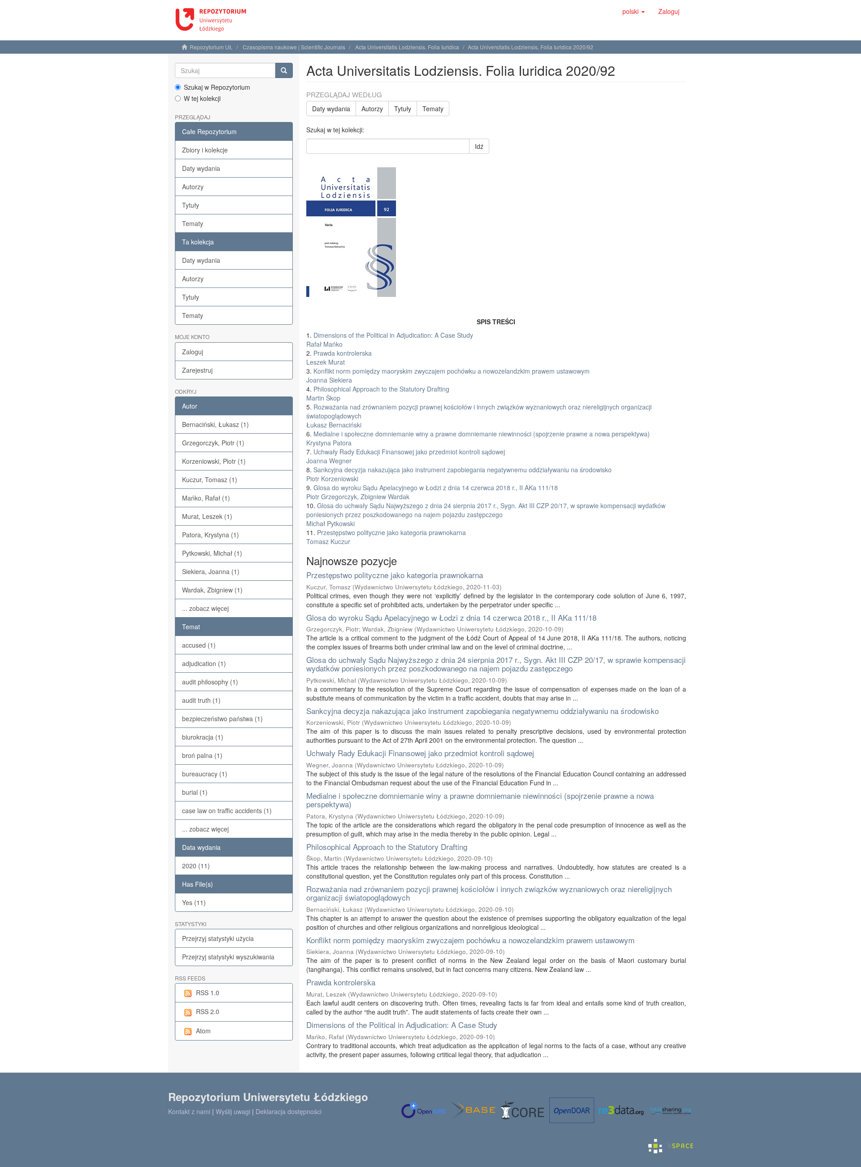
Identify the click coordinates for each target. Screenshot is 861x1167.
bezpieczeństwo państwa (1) (222, 718)
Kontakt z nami (189, 1111)
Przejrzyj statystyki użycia (218, 938)
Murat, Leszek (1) (207, 516)
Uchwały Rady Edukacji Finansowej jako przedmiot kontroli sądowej (420, 752)
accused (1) (199, 644)
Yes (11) (194, 902)
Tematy (192, 223)
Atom (203, 1030)
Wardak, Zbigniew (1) (212, 589)
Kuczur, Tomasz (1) (209, 479)
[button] (634, 11)
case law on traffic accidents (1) (227, 810)
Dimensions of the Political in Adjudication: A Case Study (401, 1024)
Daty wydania (201, 168)
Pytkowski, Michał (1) (212, 553)
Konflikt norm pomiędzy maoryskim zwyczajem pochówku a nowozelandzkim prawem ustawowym (470, 939)
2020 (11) (196, 865)
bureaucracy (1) (204, 773)
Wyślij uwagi (233, 1111)
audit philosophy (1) (210, 681)
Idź (479, 146)
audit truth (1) (201, 700)
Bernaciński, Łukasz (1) (215, 424)
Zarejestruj (197, 370)
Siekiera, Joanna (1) (210, 571)
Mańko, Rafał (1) (206, 497)
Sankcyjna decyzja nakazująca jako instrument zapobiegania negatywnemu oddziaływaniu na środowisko (482, 710)
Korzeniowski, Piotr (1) (214, 461)
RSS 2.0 (207, 1011)
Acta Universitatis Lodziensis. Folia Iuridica (407, 47)
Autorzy (193, 186)
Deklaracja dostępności (289, 1111)
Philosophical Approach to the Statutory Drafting (386, 846)
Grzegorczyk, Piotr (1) (213, 442)
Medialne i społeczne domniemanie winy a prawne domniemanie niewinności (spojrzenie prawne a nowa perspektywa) (480, 800)
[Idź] (284, 70)
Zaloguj (192, 351)
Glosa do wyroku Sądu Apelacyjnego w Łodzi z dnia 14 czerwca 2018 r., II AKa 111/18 (451, 617)
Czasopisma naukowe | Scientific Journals (294, 47)
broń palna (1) (202, 755)
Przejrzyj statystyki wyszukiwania (228, 956)
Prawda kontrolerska (340, 982)
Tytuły (190, 204)
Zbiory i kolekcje (205, 149)
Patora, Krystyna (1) (210, 534)
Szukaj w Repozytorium (217, 87)
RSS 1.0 (207, 992)
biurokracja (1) (202, 736)
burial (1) (195, 792)
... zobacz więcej (205, 608)
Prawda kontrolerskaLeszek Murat (339, 357)
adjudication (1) (204, 663)
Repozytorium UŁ (211, 47)
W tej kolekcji (202, 98)
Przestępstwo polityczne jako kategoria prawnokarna (394, 574)
